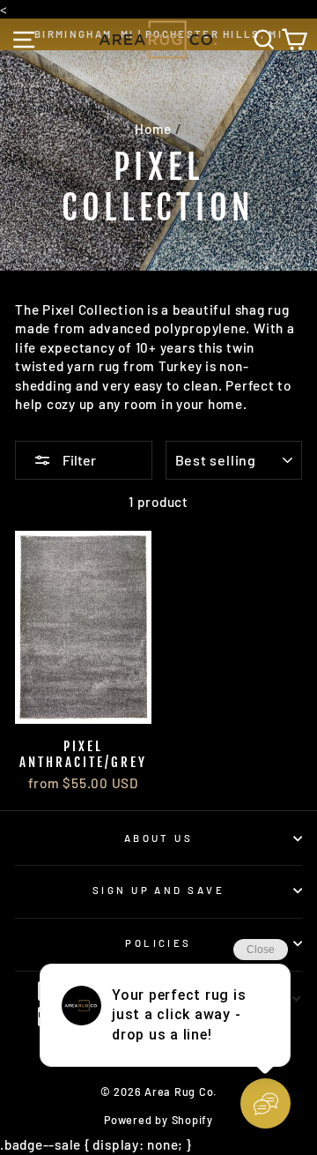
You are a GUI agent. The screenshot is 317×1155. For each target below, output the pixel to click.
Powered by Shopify (158, 1120)
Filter (78, 459)
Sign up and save (158, 890)
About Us (159, 838)
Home (153, 129)
